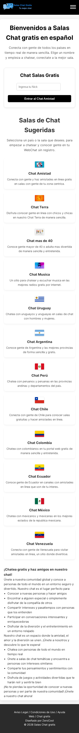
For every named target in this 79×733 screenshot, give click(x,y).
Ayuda (61, 712)
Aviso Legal (21, 712)
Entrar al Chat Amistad (39, 98)
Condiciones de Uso (42, 712)
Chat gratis (43, 716)
